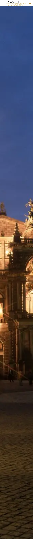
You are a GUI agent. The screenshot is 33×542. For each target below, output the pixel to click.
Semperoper (16, 540)
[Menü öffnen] (30, 3)
